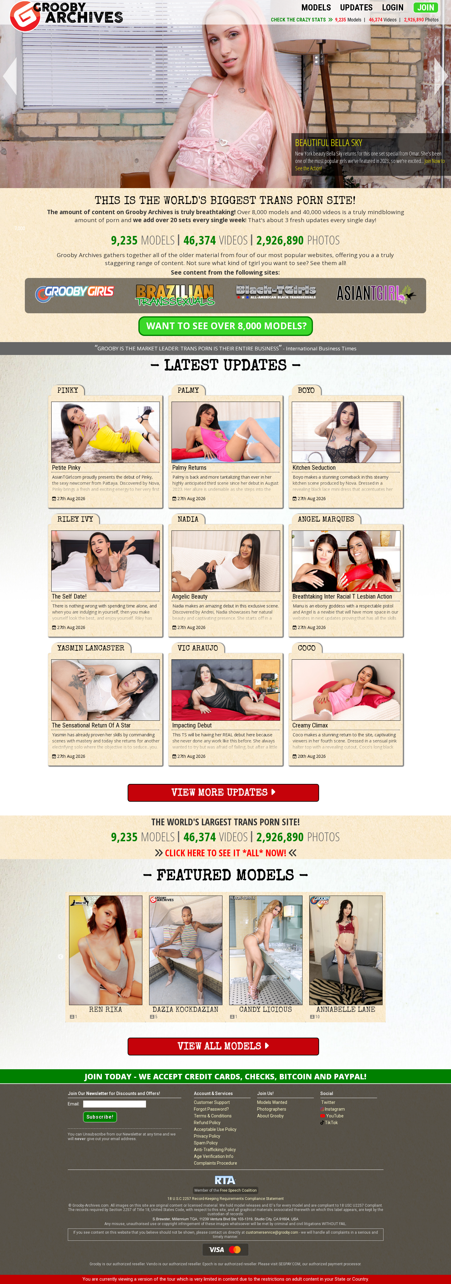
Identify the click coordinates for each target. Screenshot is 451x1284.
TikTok (331, 1122)
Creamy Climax (310, 725)
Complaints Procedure (215, 1163)
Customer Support (212, 1102)
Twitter (328, 1102)
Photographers (271, 1109)
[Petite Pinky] (105, 431)
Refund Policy (207, 1122)
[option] (105, 957)
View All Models (221, 1047)
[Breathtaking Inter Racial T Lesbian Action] (346, 559)
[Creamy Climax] (346, 688)
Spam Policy (206, 1142)
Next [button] (390, 957)
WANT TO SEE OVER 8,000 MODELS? (226, 325)
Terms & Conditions (213, 1115)
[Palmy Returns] (225, 431)
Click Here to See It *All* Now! (226, 852)
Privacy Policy (207, 1136)
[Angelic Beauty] (225, 559)
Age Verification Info (213, 1156)
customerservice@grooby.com (272, 1232)
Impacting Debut (192, 725)
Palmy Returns (189, 467)
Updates (356, 7)
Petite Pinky (66, 467)
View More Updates (221, 794)
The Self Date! (69, 596)
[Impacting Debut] (225, 688)
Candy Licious (105, 1010)
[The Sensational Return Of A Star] (105, 688)
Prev (8, 76)
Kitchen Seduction (314, 467)
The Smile (312, 142)
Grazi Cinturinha (265, 1010)
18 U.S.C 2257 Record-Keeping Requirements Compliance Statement (226, 1199)
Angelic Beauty (189, 596)
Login (393, 7)
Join (425, 7)
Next (442, 76)
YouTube (335, 1115)
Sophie (346, 1010)
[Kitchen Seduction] (346, 431)
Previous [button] (61, 957)
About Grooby (270, 1115)
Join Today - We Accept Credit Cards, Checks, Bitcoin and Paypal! (225, 1076)
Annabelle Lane (185, 1010)
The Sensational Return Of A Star (91, 725)
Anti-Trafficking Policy (215, 1149)
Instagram (335, 1109)
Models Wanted (272, 1102)
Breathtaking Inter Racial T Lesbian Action (342, 596)
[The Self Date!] (105, 559)
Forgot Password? (211, 1109)
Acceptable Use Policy (215, 1129)
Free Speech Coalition (238, 1190)
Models (316, 7)
